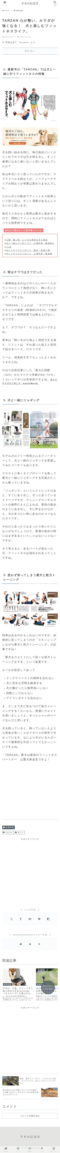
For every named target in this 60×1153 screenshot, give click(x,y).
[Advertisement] (30, 791)
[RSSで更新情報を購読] (39, 944)
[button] (48, 919)
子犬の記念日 (30, 3)
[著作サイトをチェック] (21, 944)
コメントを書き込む (30, 1116)
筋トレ (21, 832)
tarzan (9, 832)
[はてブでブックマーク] (30, 919)
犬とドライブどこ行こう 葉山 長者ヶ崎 (28, 250)
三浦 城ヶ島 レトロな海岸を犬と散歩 (27, 240)
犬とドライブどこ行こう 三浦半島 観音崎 (29, 254)
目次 (27, 51)
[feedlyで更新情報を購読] (30, 944)
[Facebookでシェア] (21, 919)
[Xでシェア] (11, 919)
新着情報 (10, 827)
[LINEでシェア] (39, 919)
